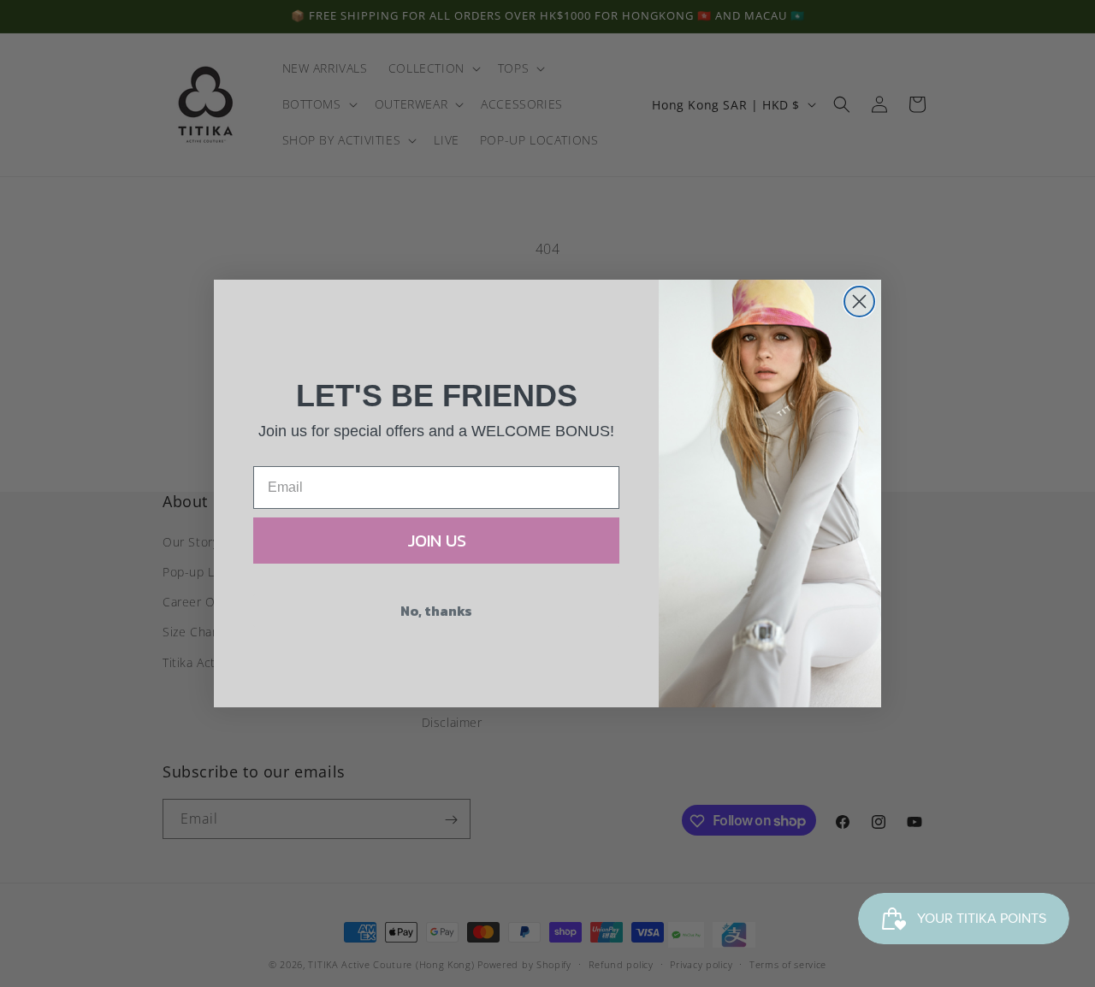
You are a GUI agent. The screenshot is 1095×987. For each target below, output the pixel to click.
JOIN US (436, 540)
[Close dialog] (859, 301)
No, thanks (436, 610)
